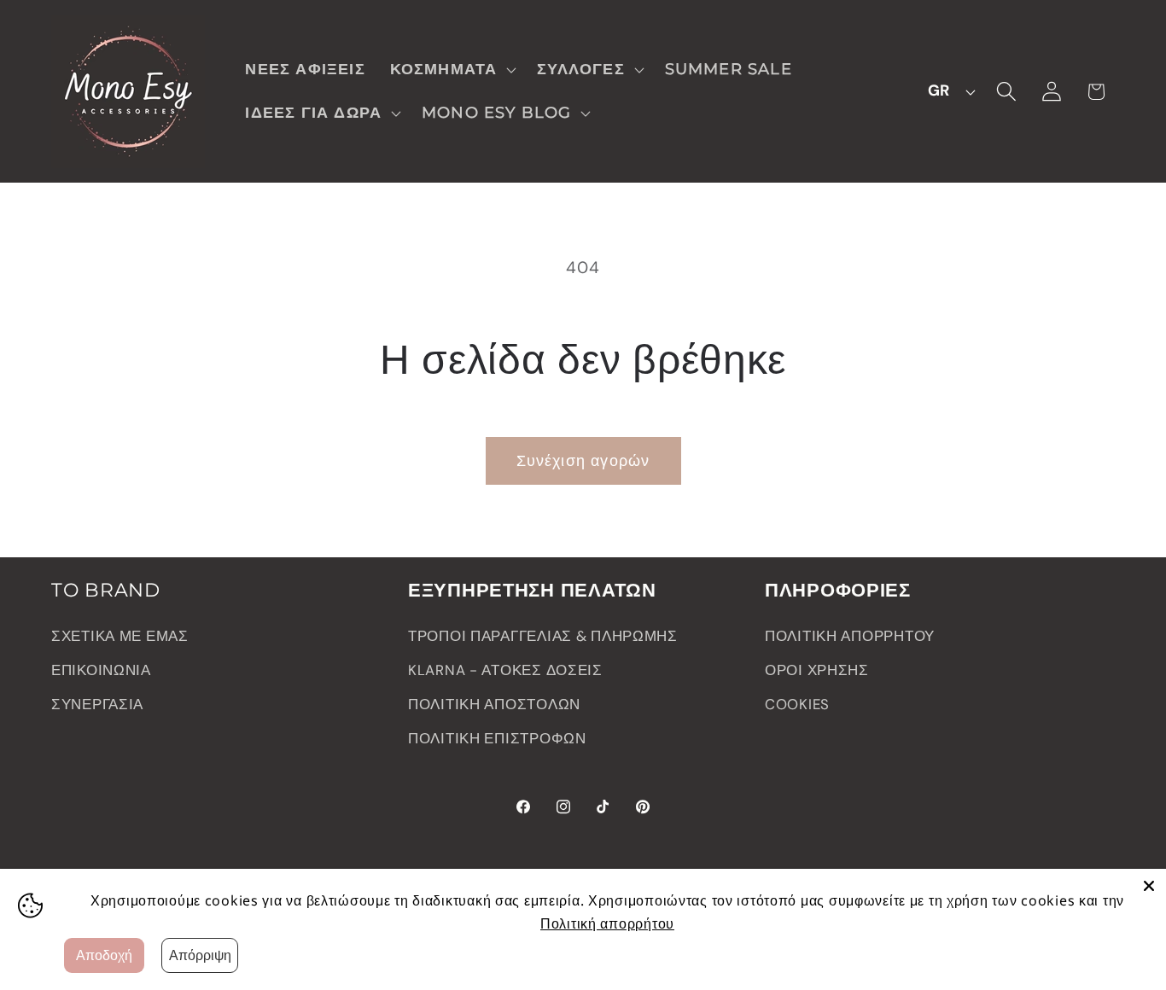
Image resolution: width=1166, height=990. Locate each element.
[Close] (1148, 885)
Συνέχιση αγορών (583, 461)
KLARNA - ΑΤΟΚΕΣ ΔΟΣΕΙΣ (505, 670)
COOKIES (797, 704)
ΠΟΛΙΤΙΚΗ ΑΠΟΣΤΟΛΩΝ (494, 704)
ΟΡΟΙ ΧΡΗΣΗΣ (817, 670)
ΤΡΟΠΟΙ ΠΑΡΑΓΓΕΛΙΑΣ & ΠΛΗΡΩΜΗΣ (543, 635)
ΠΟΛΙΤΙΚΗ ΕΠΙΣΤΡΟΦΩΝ (497, 738)
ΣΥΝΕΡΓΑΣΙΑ (97, 704)
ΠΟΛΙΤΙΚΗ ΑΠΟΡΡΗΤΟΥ (850, 635)
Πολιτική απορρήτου (607, 923)
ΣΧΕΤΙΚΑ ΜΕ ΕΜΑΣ (120, 635)
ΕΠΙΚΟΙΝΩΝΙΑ (101, 670)
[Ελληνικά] (946, 91)
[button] (451, 69)
